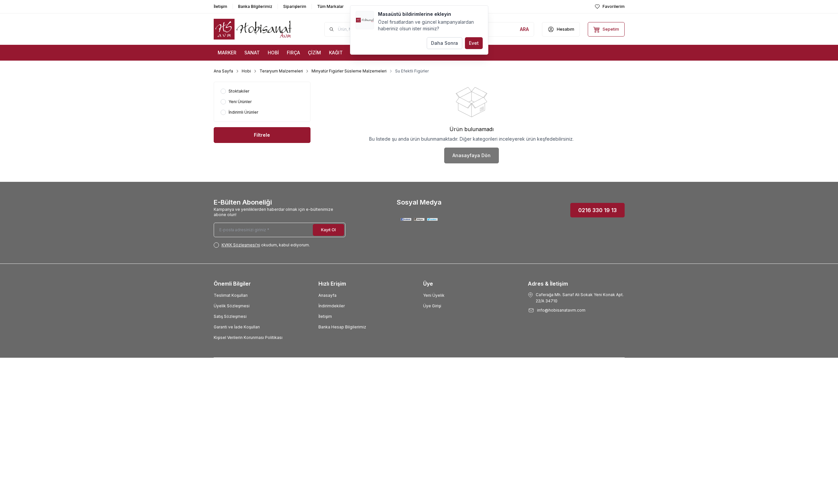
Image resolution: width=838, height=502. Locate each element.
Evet (474, 43)
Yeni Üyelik (434, 295)
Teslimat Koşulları (231, 295)
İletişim (325, 316)
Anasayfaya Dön (471, 155)
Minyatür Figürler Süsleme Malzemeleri (349, 71)
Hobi (246, 71)
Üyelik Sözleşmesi (232, 305)
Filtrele (262, 135)
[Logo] (253, 29)
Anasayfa (327, 295)
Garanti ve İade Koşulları (237, 326)
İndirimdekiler (331, 305)
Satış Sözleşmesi (230, 316)
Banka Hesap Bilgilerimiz (342, 326)
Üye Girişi (432, 305)
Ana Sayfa (223, 71)
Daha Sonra (444, 43)
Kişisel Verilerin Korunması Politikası (248, 337)
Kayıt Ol (328, 229)
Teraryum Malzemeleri (281, 71)
